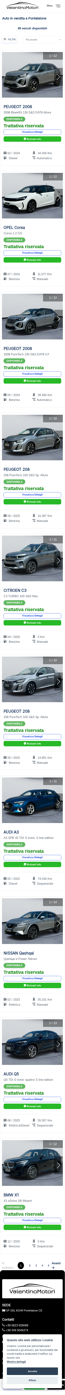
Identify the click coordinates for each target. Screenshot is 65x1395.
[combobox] (43, 39)
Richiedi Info (33, 139)
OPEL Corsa (14, 227)
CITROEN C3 (15, 590)
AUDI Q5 (11, 1074)
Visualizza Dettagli (32, 132)
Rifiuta (32, 1380)
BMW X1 (11, 1195)
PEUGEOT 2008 (18, 106)
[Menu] (60, 6)
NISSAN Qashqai (19, 953)
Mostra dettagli (16, 1361)
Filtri (12, 39)
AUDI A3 (11, 832)
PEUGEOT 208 (17, 469)
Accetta (32, 1371)
